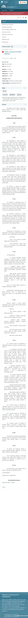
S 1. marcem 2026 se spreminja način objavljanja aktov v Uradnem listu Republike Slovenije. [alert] (14, 13)
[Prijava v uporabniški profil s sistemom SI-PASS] (23, 2)
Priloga (3, 487)
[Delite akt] (23, 17)
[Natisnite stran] (25, 17)
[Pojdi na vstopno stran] (4, 3)
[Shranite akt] (21, 17)
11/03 (15, 58)
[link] (4, 10)
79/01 (11, 58)
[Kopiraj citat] (12, 46)
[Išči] (16, 2)
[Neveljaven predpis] (3, 52)
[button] (14, 46)
